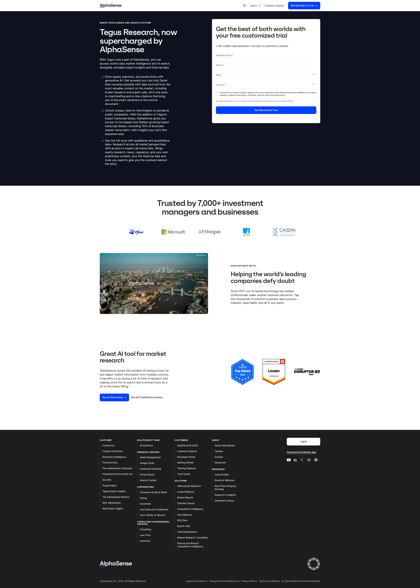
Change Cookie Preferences (224, 581)
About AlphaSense (225, 445)
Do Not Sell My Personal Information (301, 581)
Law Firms (145, 535)
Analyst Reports (185, 491)
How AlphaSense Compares (117, 468)
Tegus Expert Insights (114, 491)
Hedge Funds (147, 463)
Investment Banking (150, 468)
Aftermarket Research (189, 486)
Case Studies (222, 474)
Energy (143, 498)
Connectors (108, 445)
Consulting (145, 529)
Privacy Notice (249, 581)
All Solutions (146, 445)
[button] (255, 5)
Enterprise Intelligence (114, 456)
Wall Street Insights (112, 508)
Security (106, 479)
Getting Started (185, 462)
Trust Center (183, 474)
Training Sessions (186, 468)
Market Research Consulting (192, 537)
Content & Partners (112, 451)
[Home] (111, 6)
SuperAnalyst (109, 485)
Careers (219, 451)
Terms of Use (269, 101)
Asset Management (150, 457)
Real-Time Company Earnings (225, 487)
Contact (219, 456)
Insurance (145, 540)
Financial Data (109, 462)
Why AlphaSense (111, 502)
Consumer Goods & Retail (153, 492)
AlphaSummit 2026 (187, 445)
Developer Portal (186, 456)
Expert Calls (183, 526)
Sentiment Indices (224, 500)
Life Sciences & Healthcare (154, 509)
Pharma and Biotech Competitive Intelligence (190, 545)
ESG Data (182, 520)
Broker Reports (185, 497)
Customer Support (187, 451)
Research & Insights (225, 494)
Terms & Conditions (269, 581)
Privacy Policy (286, 101)
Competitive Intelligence (190, 509)
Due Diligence (184, 514)
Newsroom (220, 462)
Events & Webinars (225, 480)
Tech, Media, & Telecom (153, 515)
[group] (285, 6)
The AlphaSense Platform (116, 497)
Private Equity (147, 474)
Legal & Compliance (196, 581)
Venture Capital (148, 480)
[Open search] (244, 6)
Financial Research (187, 531)
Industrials (145, 503)
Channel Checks (186, 503)
